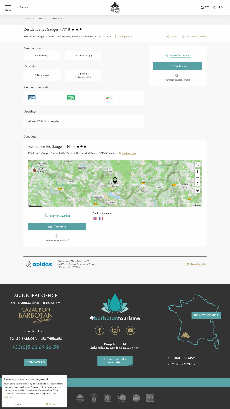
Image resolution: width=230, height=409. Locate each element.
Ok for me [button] (50, 404)
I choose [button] (17, 404)
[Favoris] (214, 7)
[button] (24, 7)
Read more (8, 397)
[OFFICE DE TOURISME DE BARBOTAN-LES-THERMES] (115, 7)
